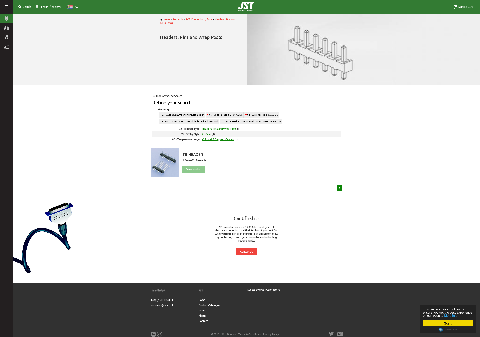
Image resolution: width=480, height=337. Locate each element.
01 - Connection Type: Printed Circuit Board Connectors (252, 121)
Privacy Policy (271, 334)
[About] (7, 37)
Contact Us (246, 251)
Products (178, 19)
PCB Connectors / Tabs (199, 19)
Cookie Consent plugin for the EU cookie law (448, 330)
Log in (44, 6)
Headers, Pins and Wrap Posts (219, 128)
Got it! (448, 323)
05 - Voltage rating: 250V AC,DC (225, 114)
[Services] (7, 28)
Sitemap (231, 334)
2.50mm (206, 134)
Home (167, 19)
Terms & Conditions (249, 334)
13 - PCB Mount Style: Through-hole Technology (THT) (190, 121)
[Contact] (7, 46)
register (56, 6)
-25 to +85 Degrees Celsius (218, 139)
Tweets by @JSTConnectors (263, 289)
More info (450, 315)
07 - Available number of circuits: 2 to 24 (183, 114)
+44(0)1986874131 (162, 300)
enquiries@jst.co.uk (162, 305)
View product (194, 169)
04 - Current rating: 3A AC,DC (262, 114)
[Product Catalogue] (7, 18)
